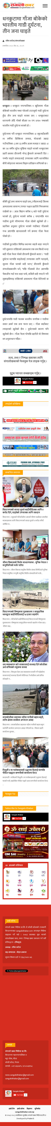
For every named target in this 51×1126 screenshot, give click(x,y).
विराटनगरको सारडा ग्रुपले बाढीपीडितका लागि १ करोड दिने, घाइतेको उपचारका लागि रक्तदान (23, 511)
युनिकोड (37, 1108)
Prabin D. (30, 1118)
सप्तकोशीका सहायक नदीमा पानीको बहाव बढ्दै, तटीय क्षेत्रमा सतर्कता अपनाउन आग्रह (23, 718)
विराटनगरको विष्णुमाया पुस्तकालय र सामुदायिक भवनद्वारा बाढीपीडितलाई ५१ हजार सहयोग (23, 613)
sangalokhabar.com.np (24, 1111)
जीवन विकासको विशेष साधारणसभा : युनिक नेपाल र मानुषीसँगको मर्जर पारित (25, 564)
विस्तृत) (18, 942)
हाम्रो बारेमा (20, 1108)
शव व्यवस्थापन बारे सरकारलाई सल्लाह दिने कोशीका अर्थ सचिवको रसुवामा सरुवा (25, 666)
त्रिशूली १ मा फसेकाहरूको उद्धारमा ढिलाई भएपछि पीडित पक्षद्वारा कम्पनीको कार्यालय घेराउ (24, 771)
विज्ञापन (29, 1108)
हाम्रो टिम (12, 1108)
